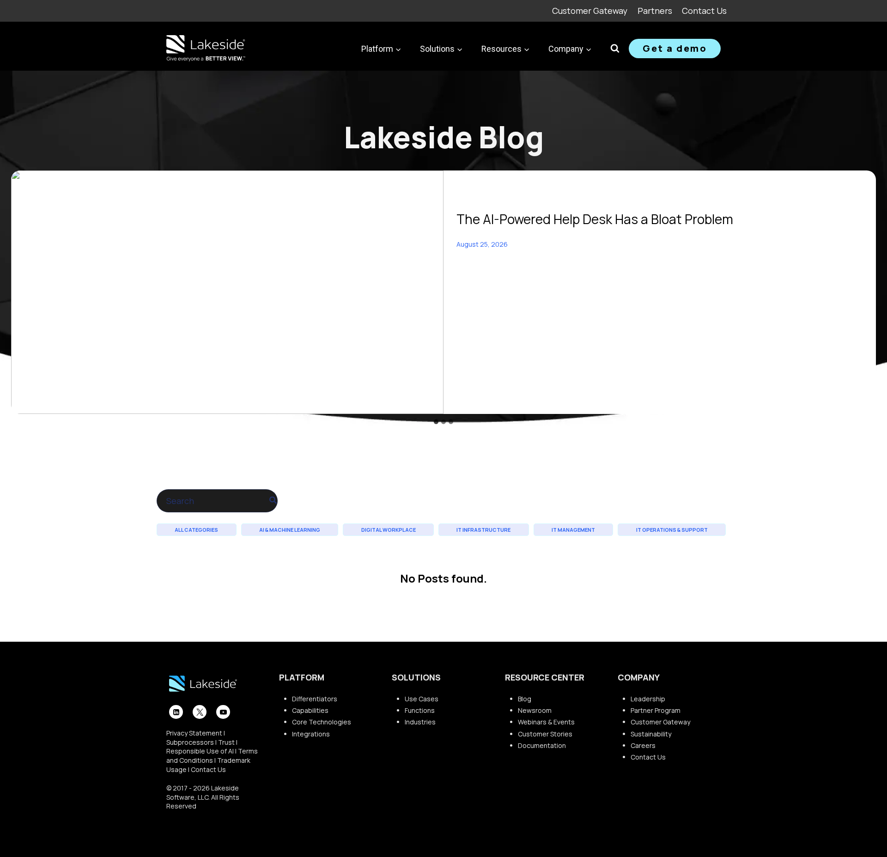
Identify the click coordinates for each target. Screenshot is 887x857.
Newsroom (535, 710)
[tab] (436, 421)
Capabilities (310, 710)
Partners (655, 10)
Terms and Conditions (212, 756)
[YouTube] (223, 712)
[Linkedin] (176, 712)
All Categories (196, 529)
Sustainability (651, 733)
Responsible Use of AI (200, 751)
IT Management (573, 529)
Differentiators (314, 698)
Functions (420, 710)
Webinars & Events (546, 721)
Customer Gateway (589, 10)
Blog (524, 698)
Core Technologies (321, 721)
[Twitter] (200, 712)
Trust (226, 742)
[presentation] (227, 292)
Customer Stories (545, 733)
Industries (420, 721)
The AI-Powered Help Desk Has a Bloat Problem (594, 219)
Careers (643, 745)
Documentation (542, 745)
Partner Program (655, 710)
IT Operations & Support (672, 529)
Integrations (311, 733)
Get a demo (675, 48)
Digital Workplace (388, 529)
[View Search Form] (615, 48)
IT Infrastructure (483, 529)
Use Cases (421, 698)
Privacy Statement (194, 733)
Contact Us (704, 10)
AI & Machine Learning (289, 529)
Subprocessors (190, 742)
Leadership (648, 698)
